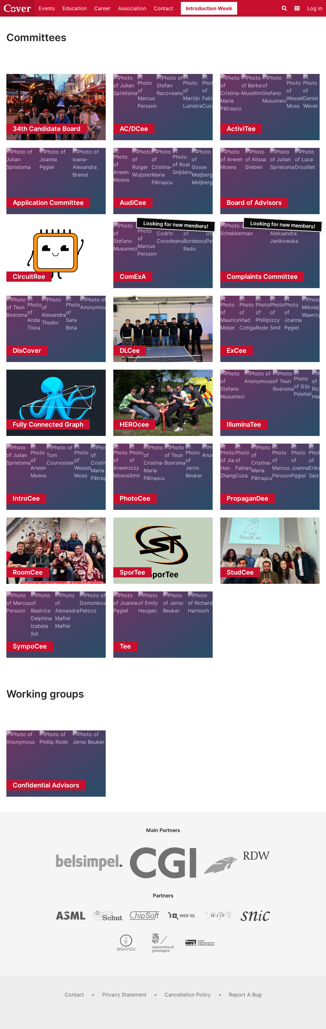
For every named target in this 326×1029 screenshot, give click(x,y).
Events (47, 8)
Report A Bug (245, 994)
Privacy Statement (124, 994)
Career (102, 8)
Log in (314, 8)
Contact (163, 8)
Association (132, 8)
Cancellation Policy (188, 994)
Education (74, 8)
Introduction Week (209, 8)
